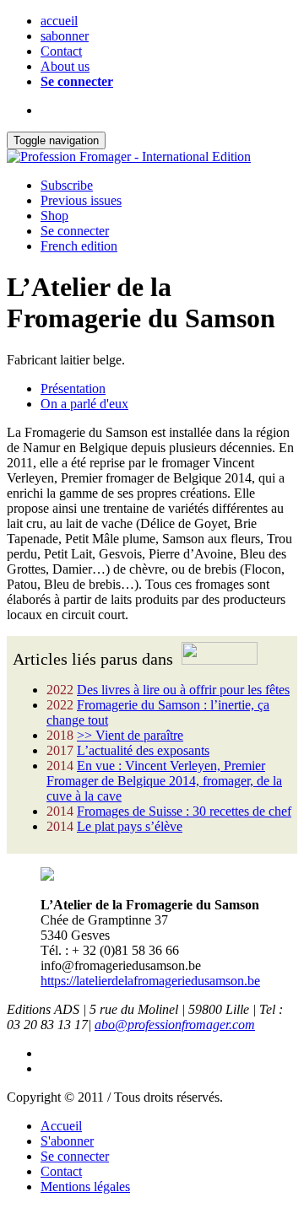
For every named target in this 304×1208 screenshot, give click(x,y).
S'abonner (67, 1141)
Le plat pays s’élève (129, 826)
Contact (61, 51)
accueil (59, 20)
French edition (79, 246)
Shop (54, 215)
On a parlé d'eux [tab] (84, 403)
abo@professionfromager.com (175, 1024)
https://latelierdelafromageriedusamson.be (150, 980)
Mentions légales (85, 1186)
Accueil (61, 1126)
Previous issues (81, 200)
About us (65, 66)
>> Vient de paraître (130, 735)
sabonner (65, 36)
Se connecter (77, 81)
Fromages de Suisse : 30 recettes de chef (184, 811)
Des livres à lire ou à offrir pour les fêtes (183, 689)
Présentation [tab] (73, 388)
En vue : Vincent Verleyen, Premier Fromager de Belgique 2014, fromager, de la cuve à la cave (164, 780)
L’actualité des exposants (143, 750)
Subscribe (67, 185)
